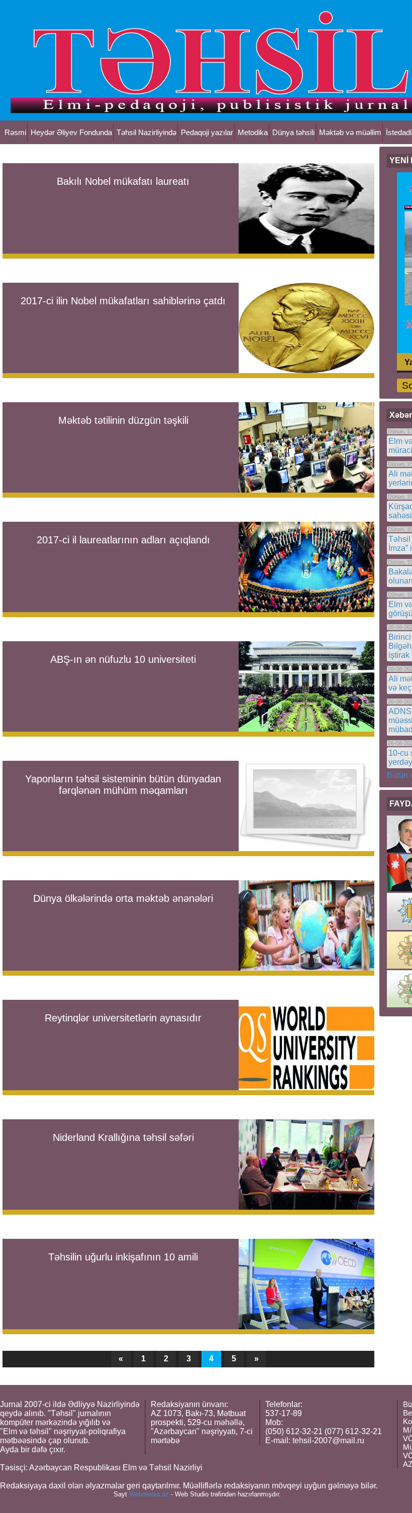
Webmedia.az (149, 1494)
